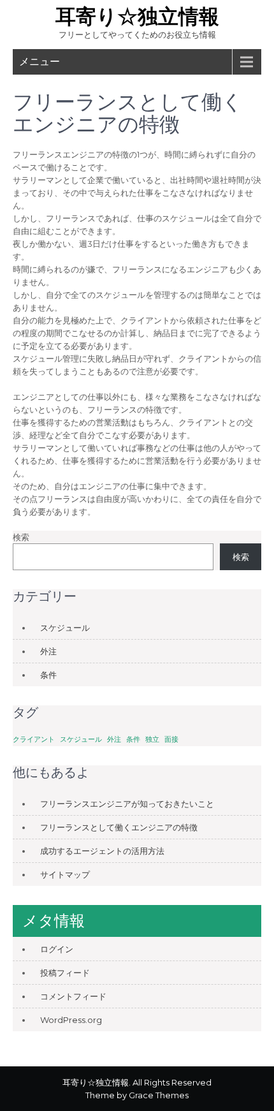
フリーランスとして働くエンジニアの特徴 (119, 827)
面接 (171, 739)
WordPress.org (71, 1020)
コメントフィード (73, 996)
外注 (48, 651)
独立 (152, 739)
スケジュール (65, 627)
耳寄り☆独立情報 (137, 16)
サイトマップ (65, 874)
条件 (48, 675)
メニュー (39, 61)
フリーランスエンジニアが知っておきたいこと (127, 803)
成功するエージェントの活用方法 (102, 851)
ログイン (56, 949)
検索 (21, 537)
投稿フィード (65, 973)
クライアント (34, 739)
